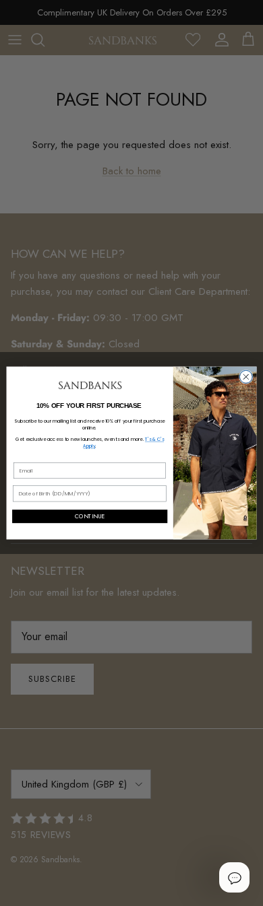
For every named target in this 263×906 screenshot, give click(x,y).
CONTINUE (90, 516)
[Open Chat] (234, 877)
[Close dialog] (245, 376)
